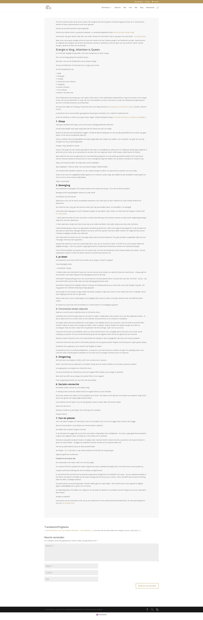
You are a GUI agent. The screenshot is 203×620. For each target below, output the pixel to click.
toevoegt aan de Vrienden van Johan (120, 107)
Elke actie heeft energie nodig (124, 32)
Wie (136, 7)
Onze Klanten (139, 2)
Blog (141, 7)
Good (66, 450)
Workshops (106, 7)
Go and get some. (68, 503)
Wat (124, 7)
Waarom (118, 7)
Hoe (130, 7)
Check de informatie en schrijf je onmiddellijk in (130, 117)
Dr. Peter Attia (61, 214)
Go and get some (140, 36)
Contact (147, 2)
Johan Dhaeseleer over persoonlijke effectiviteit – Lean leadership (68, 530)
